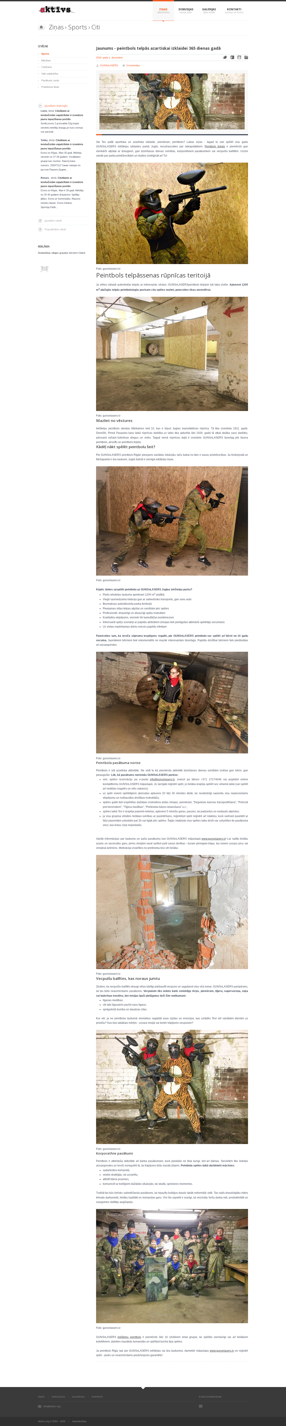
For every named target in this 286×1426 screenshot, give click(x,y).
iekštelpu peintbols (129, 1337)
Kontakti (234, 9)
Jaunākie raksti (53, 220)
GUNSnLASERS (109, 65)
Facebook (232, 57)
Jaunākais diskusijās (56, 105)
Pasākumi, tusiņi (50, 80)
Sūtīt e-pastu (200, 1406)
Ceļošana (46, 67)
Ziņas (163, 9)
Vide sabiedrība (49, 73)
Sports (77, 27)
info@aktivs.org (51, 1406)
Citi (95, 27)
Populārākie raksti (55, 229)
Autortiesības (79, 1421)
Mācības (46, 60)
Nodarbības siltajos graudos (53, 253)
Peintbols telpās (215, 146)
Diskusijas (186, 9)
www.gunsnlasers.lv (214, 838)
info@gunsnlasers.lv (162, 779)
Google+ (246, 57)
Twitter (225, 57)
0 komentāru (133, 65)
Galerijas (209, 9)
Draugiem (239, 57)
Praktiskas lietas (50, 87)
